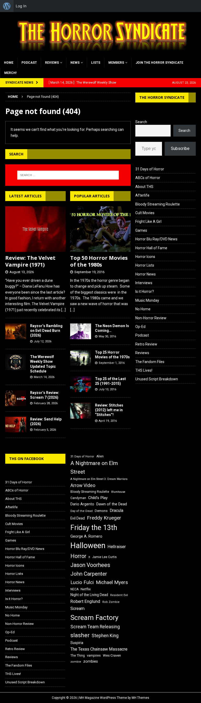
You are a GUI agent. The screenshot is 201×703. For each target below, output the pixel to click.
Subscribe (180, 148)
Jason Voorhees (90, 565)
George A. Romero (86, 536)
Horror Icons (145, 257)
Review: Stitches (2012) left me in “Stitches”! (109, 410)
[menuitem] (7, 6)
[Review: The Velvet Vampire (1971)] (35, 229)
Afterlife (142, 195)
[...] (63, 310)
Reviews (52, 62)
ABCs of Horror (147, 178)
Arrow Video (82, 485)
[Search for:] (68, 175)
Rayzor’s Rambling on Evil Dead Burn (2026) (46, 330)
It (89, 557)
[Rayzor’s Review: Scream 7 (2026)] (15, 398)
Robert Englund (85, 601)
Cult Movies (144, 213)
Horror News (145, 274)
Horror (78, 556)
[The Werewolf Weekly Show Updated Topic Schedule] (15, 362)
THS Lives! (143, 370)
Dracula (116, 510)
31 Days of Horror (149, 169)
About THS (144, 187)
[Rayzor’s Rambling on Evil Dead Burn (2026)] (15, 331)
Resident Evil (119, 595)
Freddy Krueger (104, 518)
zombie (75, 661)
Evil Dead (77, 518)
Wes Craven (112, 655)
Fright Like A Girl (148, 221)
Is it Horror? (144, 291)
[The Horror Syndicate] (100, 54)
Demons (101, 511)
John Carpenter (88, 574)
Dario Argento (82, 504)
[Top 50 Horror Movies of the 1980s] (100, 229)
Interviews (143, 283)
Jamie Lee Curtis (104, 557)
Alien (100, 456)
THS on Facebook (26, 458)
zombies (90, 661)
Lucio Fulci (82, 582)
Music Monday (147, 300)
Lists (95, 62)
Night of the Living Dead (89, 595)
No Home (142, 309)
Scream (77, 608)
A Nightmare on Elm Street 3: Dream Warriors (98, 479)
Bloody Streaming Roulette (157, 204)
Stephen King (105, 635)
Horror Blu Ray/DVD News (156, 239)
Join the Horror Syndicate (159, 62)
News (75, 62)
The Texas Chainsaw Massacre (98, 649)
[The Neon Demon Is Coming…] (80, 331)
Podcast (29, 62)
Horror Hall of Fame (151, 248)
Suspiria (76, 643)
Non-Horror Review (150, 318)
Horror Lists (144, 265)
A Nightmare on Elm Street (94, 467)
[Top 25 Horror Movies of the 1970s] (80, 358)
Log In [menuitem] (21, 6)
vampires (94, 655)
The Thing (77, 655)
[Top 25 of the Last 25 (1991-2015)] (80, 384)
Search (141, 122)
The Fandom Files (149, 362)
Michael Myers (112, 582)
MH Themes (140, 698)
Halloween (87, 545)
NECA (74, 589)
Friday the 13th (93, 527)
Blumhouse (118, 492)
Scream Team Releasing (95, 626)
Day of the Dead (81, 511)
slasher (80, 635)
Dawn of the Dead (111, 504)
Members (116, 62)
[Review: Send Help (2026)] (15, 424)
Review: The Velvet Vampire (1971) (30, 261)
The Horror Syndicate (162, 97)
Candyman (78, 498)
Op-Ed (140, 327)
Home (8, 62)
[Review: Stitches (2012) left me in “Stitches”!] (80, 411)
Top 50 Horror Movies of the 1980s (99, 261)
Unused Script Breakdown (156, 379)
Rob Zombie (111, 602)
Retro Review (146, 344)
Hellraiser (117, 546)
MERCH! (10, 73)
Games (141, 230)
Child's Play (98, 497)
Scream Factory (94, 617)
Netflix (86, 589)
